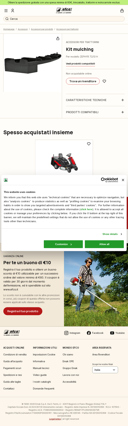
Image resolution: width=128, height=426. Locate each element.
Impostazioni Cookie (44, 354)
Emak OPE (68, 361)
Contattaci (8, 388)
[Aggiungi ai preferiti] (104, 81)
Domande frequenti (43, 388)
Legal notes (55, 419)
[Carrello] (122, 10)
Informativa (39, 361)
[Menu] (6, 10)
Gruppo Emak (70, 368)
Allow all (104, 244)
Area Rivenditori (101, 354)
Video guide (40, 374)
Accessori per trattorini (67, 29)
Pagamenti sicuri (12, 368)
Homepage (8, 29)
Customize (61, 244)
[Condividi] (57, 38)
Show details (110, 234)
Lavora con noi (71, 374)
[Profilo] (12, 10)
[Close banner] (123, 180)
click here (86, 209)
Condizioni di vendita (14, 354)
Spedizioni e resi (12, 374)
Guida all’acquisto (12, 361)
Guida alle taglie (12, 381)
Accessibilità (69, 381)
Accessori (23, 29)
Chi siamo (68, 354)
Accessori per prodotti (42, 29)
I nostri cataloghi (42, 381)
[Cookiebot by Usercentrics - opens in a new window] (103, 179)
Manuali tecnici (41, 368)
